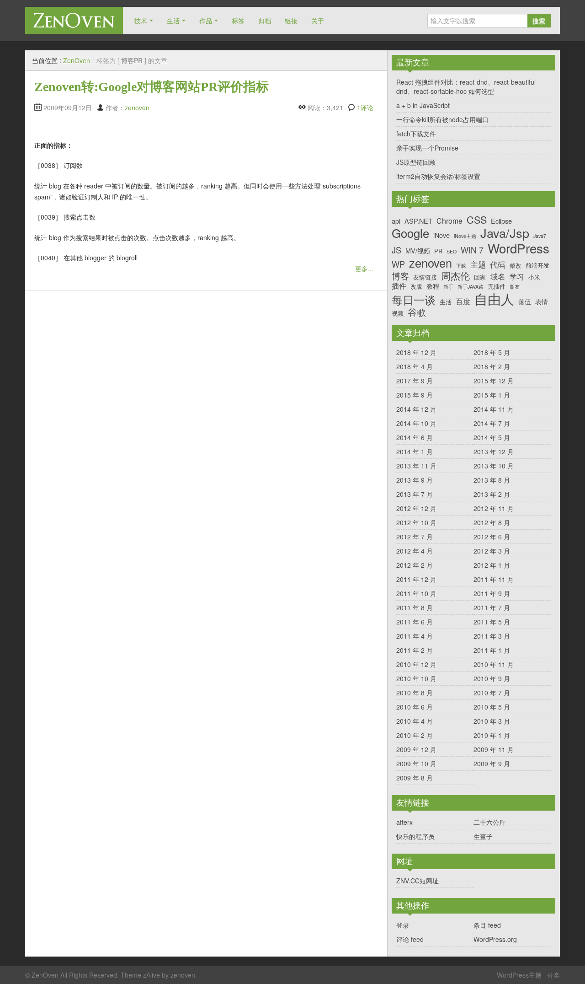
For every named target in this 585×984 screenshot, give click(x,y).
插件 (399, 285)
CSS (477, 220)
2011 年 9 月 (491, 593)
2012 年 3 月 (491, 550)
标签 (238, 20)
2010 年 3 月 (491, 721)
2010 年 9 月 (491, 678)
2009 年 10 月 (416, 763)
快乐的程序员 (415, 836)
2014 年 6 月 (414, 437)
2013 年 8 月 (491, 479)
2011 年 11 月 (493, 579)
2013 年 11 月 (416, 465)
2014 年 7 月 (491, 423)
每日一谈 (414, 299)
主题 (478, 264)
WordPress (518, 248)
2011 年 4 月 (414, 635)
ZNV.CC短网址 (417, 880)
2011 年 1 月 (491, 650)
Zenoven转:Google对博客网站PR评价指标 (151, 87)
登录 (402, 925)
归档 (264, 20)
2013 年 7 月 (414, 494)
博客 (400, 275)
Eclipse (501, 221)
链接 (291, 20)
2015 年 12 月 (493, 380)
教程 (432, 286)
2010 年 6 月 (414, 706)
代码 (497, 264)
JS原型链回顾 (416, 162)
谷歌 (417, 311)
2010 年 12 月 (416, 664)
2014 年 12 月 (416, 409)
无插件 (496, 286)
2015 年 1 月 (491, 394)
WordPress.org (495, 939)
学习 (517, 276)
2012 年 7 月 (414, 536)
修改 (515, 265)
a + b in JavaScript (423, 105)
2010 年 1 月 (491, 735)
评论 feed (410, 939)
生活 (173, 20)
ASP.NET (418, 221)
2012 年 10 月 (416, 522)
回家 (480, 277)
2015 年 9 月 (414, 394)
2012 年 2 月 (414, 565)
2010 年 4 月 (414, 721)
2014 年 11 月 (493, 409)
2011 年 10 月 (416, 593)
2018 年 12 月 (416, 352)
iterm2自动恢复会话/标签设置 (438, 176)
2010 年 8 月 (414, 692)
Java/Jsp (504, 233)
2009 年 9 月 (491, 763)
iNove (441, 235)
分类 (553, 974)
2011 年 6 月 (414, 621)
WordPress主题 (519, 974)
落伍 (524, 301)
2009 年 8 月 (414, 777)
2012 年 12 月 (416, 508)
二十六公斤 (489, 822)
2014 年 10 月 (416, 423)
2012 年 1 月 (491, 565)
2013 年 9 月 (414, 479)
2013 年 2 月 (491, 494)
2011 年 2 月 (414, 650)
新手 (448, 287)
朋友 (515, 287)
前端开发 (537, 265)
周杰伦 (455, 275)
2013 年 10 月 (493, 465)
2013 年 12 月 (493, 451)
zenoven (137, 107)
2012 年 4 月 (414, 550)
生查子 (483, 836)
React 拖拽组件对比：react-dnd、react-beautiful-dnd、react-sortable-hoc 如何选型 (467, 86)
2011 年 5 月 (491, 621)
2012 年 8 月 (491, 522)
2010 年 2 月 (414, 735)
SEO (452, 252)
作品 (205, 20)
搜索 (538, 20)
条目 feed (487, 925)
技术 (140, 20)
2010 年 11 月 (493, 664)
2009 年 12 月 (416, 749)
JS (396, 250)
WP (398, 264)
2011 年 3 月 (491, 635)
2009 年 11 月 (493, 749)
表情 (541, 301)
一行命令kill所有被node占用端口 (442, 119)
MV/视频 (417, 250)
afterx (404, 822)
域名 (497, 276)
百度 (463, 301)
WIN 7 (472, 250)
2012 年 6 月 (491, 536)
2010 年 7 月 (491, 692)
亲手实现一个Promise (427, 147)
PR (438, 250)
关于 (317, 20)
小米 (534, 277)
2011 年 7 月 (491, 607)
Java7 (539, 236)
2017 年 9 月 (414, 380)
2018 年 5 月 (491, 352)
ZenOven (74, 20)
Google (410, 233)
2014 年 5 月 (491, 437)
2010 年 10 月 (416, 678)
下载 (461, 266)
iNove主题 (465, 236)
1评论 (365, 107)
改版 (416, 286)
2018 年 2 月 (491, 366)
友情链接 (425, 277)
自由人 (494, 298)
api (396, 221)
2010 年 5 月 (491, 706)
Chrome (449, 220)
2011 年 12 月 (416, 579)
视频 (398, 313)
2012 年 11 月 (493, 508)
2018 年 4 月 (414, 366)
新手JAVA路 (470, 287)
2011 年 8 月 (414, 607)
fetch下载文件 (416, 133)
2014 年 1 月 (414, 451)
